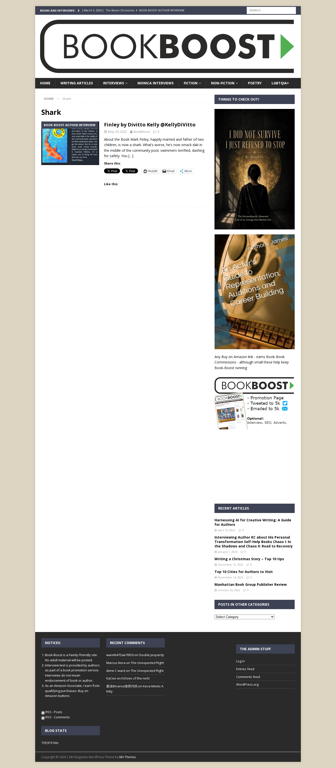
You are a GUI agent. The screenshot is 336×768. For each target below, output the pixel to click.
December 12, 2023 (230, 564)
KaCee (111, 678)
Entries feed (245, 669)
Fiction (191, 83)
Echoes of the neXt (136, 678)
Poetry (254, 83)
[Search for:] (271, 10)
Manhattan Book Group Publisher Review (250, 584)
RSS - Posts (53, 712)
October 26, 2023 (229, 590)
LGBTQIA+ (280, 83)
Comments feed (248, 677)
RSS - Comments (57, 717)
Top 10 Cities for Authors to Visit (243, 571)
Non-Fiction (222, 83)
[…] (130, 155)
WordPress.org (247, 684)
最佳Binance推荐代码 (121, 686)
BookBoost (142, 131)
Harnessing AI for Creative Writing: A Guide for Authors (252, 522)
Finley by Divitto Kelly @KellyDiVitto (150, 124)
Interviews (113, 83)
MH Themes (127, 757)
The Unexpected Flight (147, 663)
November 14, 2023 (230, 577)
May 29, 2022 (117, 131)
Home (45, 83)
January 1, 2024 (227, 552)
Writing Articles (77, 83)
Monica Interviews (155, 83)
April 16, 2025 (226, 530)
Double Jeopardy (151, 655)
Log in (240, 661)
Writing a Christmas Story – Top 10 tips (249, 559)
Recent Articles (233, 508)
